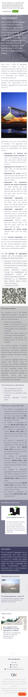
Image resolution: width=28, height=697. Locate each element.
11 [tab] (18, 544)
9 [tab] (15, 544)
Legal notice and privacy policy (8, 688)
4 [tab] (8, 544)
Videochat (15, 664)
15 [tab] (25, 544)
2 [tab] (4, 544)
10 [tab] (17, 544)
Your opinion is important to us (14, 669)
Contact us (15, 667)
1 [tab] (3, 544)
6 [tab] (11, 544)
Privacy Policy (18, 690)
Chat (14, 662)
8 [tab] (14, 544)
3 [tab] (6, 544)
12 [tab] (20, 544)
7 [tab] (12, 544)
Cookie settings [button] (6, 11)
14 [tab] (23, 544)
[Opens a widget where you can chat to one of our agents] (22, 694)
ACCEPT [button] (15, 11)
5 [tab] (9, 544)
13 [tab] (22, 544)
